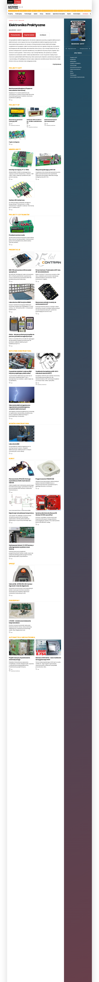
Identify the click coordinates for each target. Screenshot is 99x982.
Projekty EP (73, 59)
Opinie (35, 14)
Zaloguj (18, 2)
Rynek (69, 14)
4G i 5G (39, 10)
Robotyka (34, 10)
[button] (7, 11)
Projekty (10, 14)
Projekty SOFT (73, 57)
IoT (18, 10)
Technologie (27, 14)
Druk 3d (29, 10)
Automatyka (76, 14)
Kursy (41, 14)
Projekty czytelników (75, 63)
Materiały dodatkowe (15, 125)
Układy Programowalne (47, 10)
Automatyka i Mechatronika (77, 77)
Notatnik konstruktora (75, 67)
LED (65, 10)
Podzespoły (18, 14)
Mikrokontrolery (12, 10)
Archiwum (85, 14)
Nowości (48, 14)
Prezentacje (73, 65)
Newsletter (9, 4)
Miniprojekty (73, 61)
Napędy (55, 10)
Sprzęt (72, 73)
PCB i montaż (80, 10)
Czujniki (68, 10)
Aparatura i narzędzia (59, 14)
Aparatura (60, 10)
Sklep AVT (15, 4)
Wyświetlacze (23, 10)
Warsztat (73, 10)
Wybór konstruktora (75, 69)
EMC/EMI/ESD (87, 10)
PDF (11, 100)
